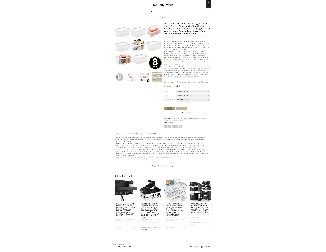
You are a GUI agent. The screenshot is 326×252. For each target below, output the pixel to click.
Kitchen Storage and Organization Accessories (194, 36)
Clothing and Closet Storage (172, 217)
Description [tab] (118, 134)
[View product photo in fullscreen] (158, 66)
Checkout (163, 17)
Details (176, 86)
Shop (163, 12)
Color (166, 91)
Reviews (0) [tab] (152, 134)
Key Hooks (126, 219)
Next (161, 44)
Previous (115, 44)
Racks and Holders (200, 215)
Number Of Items (170, 99)
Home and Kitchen (168, 36)
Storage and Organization (170, 37)
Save (174, 126)
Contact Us (171, 12)
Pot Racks (193, 215)
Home (156, 12)
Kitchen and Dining (178, 36)
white (171, 122)
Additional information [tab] (135, 134)
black (168, 122)
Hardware (118, 217)
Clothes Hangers (145, 219)
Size (166, 95)
